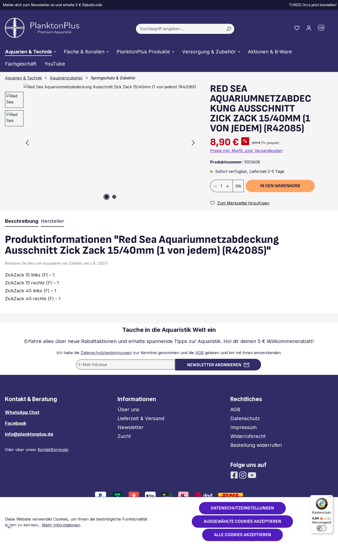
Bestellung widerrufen (256, 445)
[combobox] (179, 28)
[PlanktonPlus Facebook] (234, 474)
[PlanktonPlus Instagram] (243, 474)
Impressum (243, 427)
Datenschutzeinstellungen (242, 508)
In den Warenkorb (280, 186)
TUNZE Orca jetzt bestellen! (312, 4)
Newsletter (131, 427)
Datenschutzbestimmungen (106, 352)
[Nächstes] (193, 143)
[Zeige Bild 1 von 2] (106, 197)
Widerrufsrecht (248, 436)
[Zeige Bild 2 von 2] (114, 197)
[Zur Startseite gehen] (42, 28)
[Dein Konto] (309, 28)
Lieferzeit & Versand (141, 418)
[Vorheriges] (27, 143)
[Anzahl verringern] (215, 186)
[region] (98, 142)
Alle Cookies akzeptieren (242, 535)
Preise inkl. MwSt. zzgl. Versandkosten (246, 150)
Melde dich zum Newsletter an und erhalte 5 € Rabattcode (51, 4)
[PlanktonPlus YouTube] (252, 474)
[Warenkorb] (324, 29)
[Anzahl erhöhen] (227, 186)
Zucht (124, 436)
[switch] (322, 528)
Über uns (128, 409)
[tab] (21, 221)
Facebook (15, 423)
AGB (199, 352)
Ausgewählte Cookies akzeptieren (242, 521)
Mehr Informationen (61, 525)
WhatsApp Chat (22, 412)
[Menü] (330, 498)
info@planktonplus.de (29, 434)
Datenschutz (245, 418)
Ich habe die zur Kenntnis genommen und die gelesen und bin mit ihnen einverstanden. (169, 352)
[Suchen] (229, 28)
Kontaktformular (53, 449)
